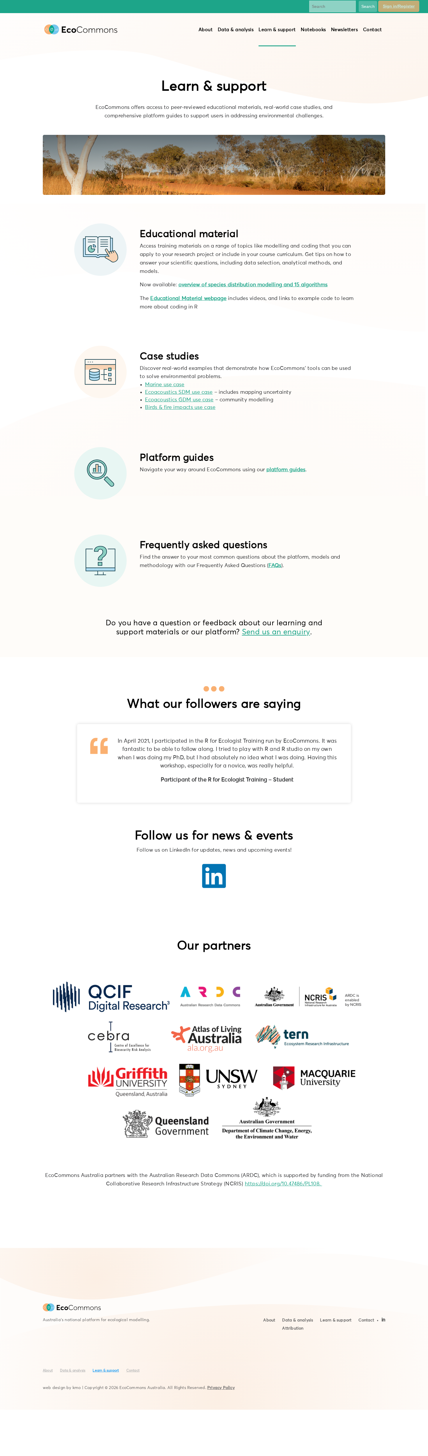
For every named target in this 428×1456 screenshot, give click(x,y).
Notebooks (313, 30)
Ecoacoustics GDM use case (179, 400)
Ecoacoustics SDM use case (179, 392)
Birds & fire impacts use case (180, 407)
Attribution (292, 1328)
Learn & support (277, 30)
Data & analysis (236, 30)
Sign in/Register (399, 6)
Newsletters (344, 30)
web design (54, 1388)
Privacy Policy (221, 1388)
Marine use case (165, 384)
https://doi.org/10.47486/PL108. (283, 1184)
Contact (372, 30)
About (206, 30)
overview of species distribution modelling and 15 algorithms (253, 284)
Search (368, 6)
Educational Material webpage (188, 298)
